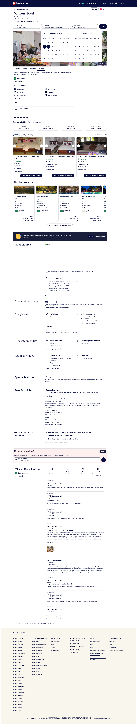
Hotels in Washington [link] (18, 677)
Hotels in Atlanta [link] (17, 683)
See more (48, 296)
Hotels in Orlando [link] (17, 650)
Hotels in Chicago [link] (17, 647)
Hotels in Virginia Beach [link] (19, 701)
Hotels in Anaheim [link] (17, 707)
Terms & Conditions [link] (95, 641)
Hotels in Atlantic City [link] (19, 692)
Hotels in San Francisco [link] (19, 662)
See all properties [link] (22, 9)
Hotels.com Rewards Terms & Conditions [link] (98, 658)
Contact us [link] (54, 647)
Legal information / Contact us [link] (98, 650)
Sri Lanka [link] (21, 623)
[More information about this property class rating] (20, 16)
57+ (103, 64)
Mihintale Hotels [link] (42, 623)
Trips (111, 3)
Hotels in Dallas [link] (17, 710)
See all (16, 98)
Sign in (122, 3)
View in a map (50, 273)
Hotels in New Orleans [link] (19, 653)
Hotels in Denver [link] (17, 674)
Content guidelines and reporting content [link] (96, 654)
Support (104, 3)
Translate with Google (53, 500)
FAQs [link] (52, 644)
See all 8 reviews (19, 81)
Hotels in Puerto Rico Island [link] (39, 665)
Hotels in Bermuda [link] (37, 653)
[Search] (103, 459)
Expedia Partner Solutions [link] (77, 646)
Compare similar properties (61, 225)
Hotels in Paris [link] (16, 671)
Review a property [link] (56, 650)
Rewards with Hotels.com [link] (116, 650)
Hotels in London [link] (17, 698)
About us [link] (111, 641)
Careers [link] (111, 644)
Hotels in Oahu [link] (36, 671)
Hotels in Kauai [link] (36, 668)
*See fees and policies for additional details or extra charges (62, 332)
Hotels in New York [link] (18, 644)
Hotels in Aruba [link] (36, 641)
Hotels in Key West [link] (18, 695)
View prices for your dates (31, 175)
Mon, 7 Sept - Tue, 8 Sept (54, 27)
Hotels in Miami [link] (17, 668)
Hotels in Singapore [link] (37, 647)
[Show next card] (106, 203)
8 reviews (18, 476)
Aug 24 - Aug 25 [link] (24, 128)
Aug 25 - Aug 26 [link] (48, 128)
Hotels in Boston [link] (17, 689)
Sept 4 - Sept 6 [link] (96, 128)
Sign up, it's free (100, 236)
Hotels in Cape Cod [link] (37, 674)
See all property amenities (54, 349)
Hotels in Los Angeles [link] (18, 665)
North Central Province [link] (30, 623)
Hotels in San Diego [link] (18, 656)
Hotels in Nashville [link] (18, 659)
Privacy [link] (91, 644)
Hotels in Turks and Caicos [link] (39, 644)
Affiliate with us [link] (74, 643)
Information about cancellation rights (57, 307)
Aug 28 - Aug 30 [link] (72, 128)
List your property (92, 3)
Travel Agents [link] (74, 652)
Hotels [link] (15, 623)
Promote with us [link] (74, 649)
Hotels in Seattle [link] (17, 704)
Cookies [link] (92, 647)
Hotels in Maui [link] (36, 662)
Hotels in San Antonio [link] (18, 686)
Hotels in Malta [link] (36, 656)
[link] (102, 9)
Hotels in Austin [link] (17, 680)
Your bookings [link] (55, 641)
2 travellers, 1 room (80, 27)
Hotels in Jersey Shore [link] (38, 659)
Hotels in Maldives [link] (37, 650)
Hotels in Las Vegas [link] (18, 641)
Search (103, 26)
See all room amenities (53, 368)
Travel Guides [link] (112, 647)
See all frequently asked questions (56, 442)
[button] (48, 43)
